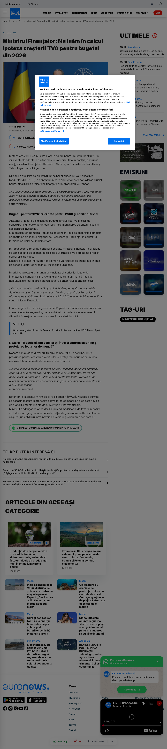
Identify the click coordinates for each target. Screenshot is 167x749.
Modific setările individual (54, 141)
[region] (85, 112)
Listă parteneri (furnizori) (51, 131)
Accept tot (119, 141)
